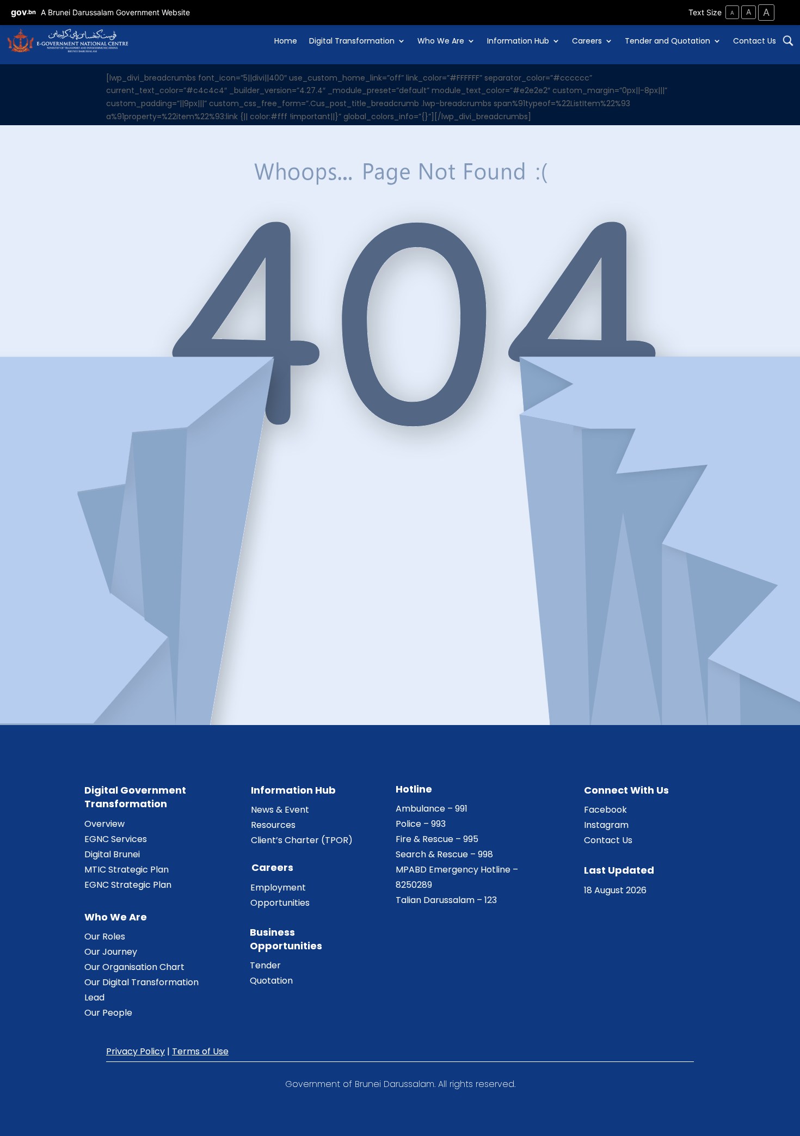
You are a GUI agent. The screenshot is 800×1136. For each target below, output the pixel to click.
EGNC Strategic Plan (127, 885)
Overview (104, 824)
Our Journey (110, 951)
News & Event (280, 809)
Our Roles (104, 936)
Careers (587, 40)
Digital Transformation (352, 40)
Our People (108, 1012)
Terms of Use (200, 1051)
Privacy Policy (135, 1051)
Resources (273, 825)
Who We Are (440, 40)
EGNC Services (115, 839)
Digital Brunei (112, 854)
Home (285, 40)
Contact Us (754, 40)
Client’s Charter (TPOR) (302, 840)
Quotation (271, 980)
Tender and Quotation (667, 40)
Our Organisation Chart (134, 967)
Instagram (606, 825)
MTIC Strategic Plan (126, 869)
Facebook (605, 809)
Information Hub (518, 40)
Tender (265, 965)
